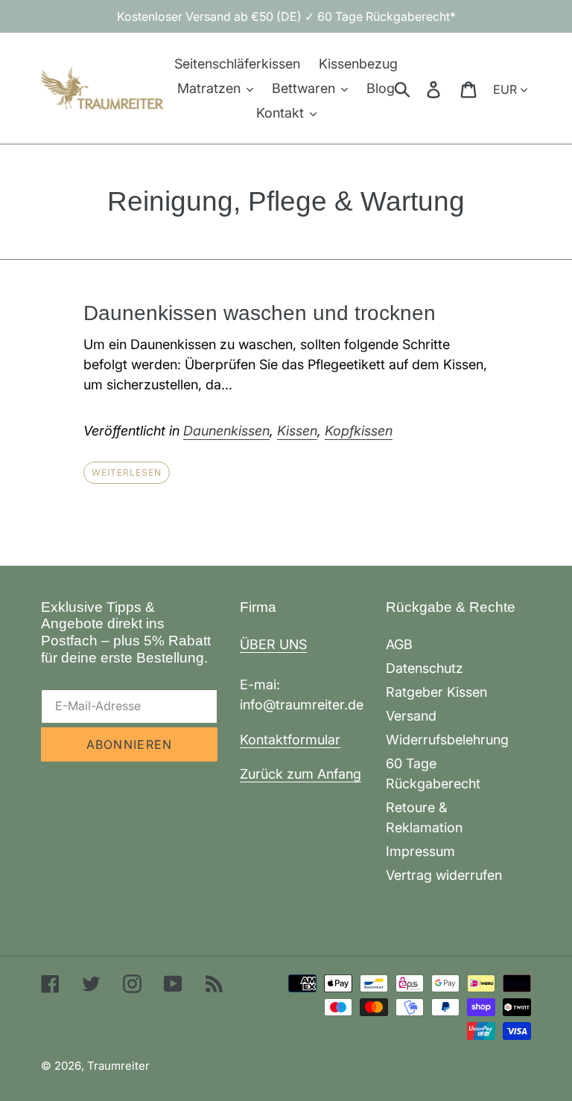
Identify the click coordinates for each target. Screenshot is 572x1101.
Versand (411, 716)
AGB (399, 644)
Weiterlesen (127, 472)
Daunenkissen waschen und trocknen (259, 313)
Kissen (297, 430)
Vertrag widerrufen (444, 875)
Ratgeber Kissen (436, 692)
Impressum (420, 851)
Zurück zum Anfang (300, 774)
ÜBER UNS (273, 644)
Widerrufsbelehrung (447, 739)
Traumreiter (118, 1066)
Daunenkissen (226, 430)
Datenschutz (424, 668)
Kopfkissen (359, 430)
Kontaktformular (290, 739)
